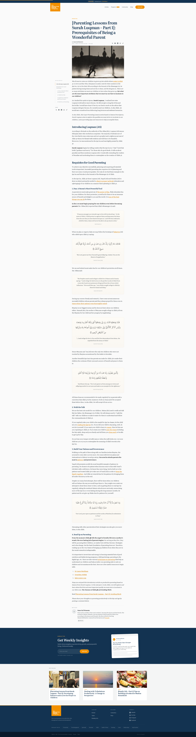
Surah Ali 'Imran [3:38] (98, 260)
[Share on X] (112, 43)
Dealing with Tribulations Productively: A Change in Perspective (94, 693)
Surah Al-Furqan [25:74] (98, 389)
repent (109, 427)
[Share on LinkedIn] (118, 43)
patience (80, 460)
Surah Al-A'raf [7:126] (98, 519)
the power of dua (103, 192)
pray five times (111, 430)
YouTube (133, 715)
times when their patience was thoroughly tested (89, 304)
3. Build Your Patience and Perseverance (62, 98)
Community (125, 7)
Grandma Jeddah (81, 575)
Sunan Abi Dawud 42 (98, 291)
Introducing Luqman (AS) (62, 84)
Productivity (65, 727)
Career (119, 727)
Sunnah (107, 618)
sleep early (113, 432)
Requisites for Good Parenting (61, 87)
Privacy (74, 734)
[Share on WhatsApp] (120, 43)
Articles (107, 7)
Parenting (74, 18)
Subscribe (140, 7)
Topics (93, 715)
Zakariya (117, 232)
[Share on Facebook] (115, 43)
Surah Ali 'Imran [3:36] (98, 344)
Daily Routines (135, 727)
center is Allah (118, 81)
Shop (131, 7)
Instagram (133, 718)
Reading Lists (95, 718)
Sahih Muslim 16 (98, 224)
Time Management (75, 727)
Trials (85, 689)
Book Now (104, 1)
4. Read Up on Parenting (63, 102)
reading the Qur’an (84, 425)
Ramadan (91, 727)
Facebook (133, 720)
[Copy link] (123, 43)
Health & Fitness (105, 727)
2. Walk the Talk (61, 95)
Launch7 (143, 734)
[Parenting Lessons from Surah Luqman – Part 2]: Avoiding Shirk (98, 594)
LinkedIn (133, 712)
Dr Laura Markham (81, 571)
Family (119, 689)
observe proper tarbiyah (105, 181)
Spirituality (84, 727)
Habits (97, 727)
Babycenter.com (80, 578)
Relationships (126, 727)
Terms (78, 734)
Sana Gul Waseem (78, 42)
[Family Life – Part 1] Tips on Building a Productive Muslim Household (129, 693)
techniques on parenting (106, 559)
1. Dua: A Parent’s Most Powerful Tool (62, 91)
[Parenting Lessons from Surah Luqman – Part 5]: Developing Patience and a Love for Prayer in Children (63, 694)
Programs (115, 7)
